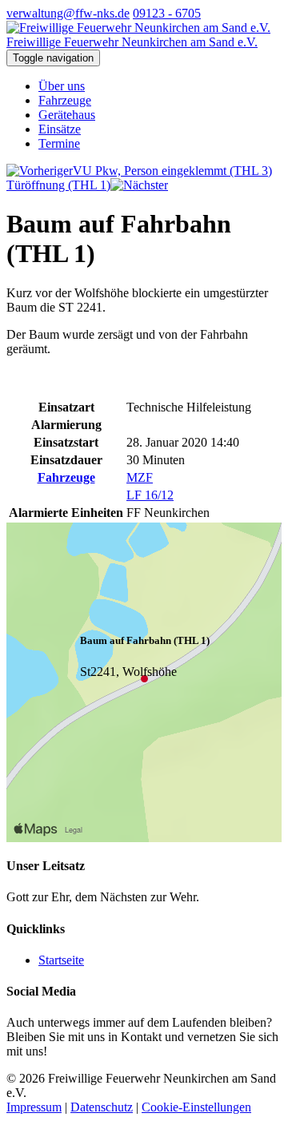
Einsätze (59, 129)
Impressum (34, 1107)
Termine (59, 143)
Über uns (61, 86)
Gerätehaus (66, 114)
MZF (139, 477)
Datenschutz (101, 1107)
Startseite (61, 960)
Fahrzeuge (64, 100)
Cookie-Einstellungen (196, 1107)
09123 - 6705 (167, 13)
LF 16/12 (150, 495)
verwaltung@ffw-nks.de (68, 13)
